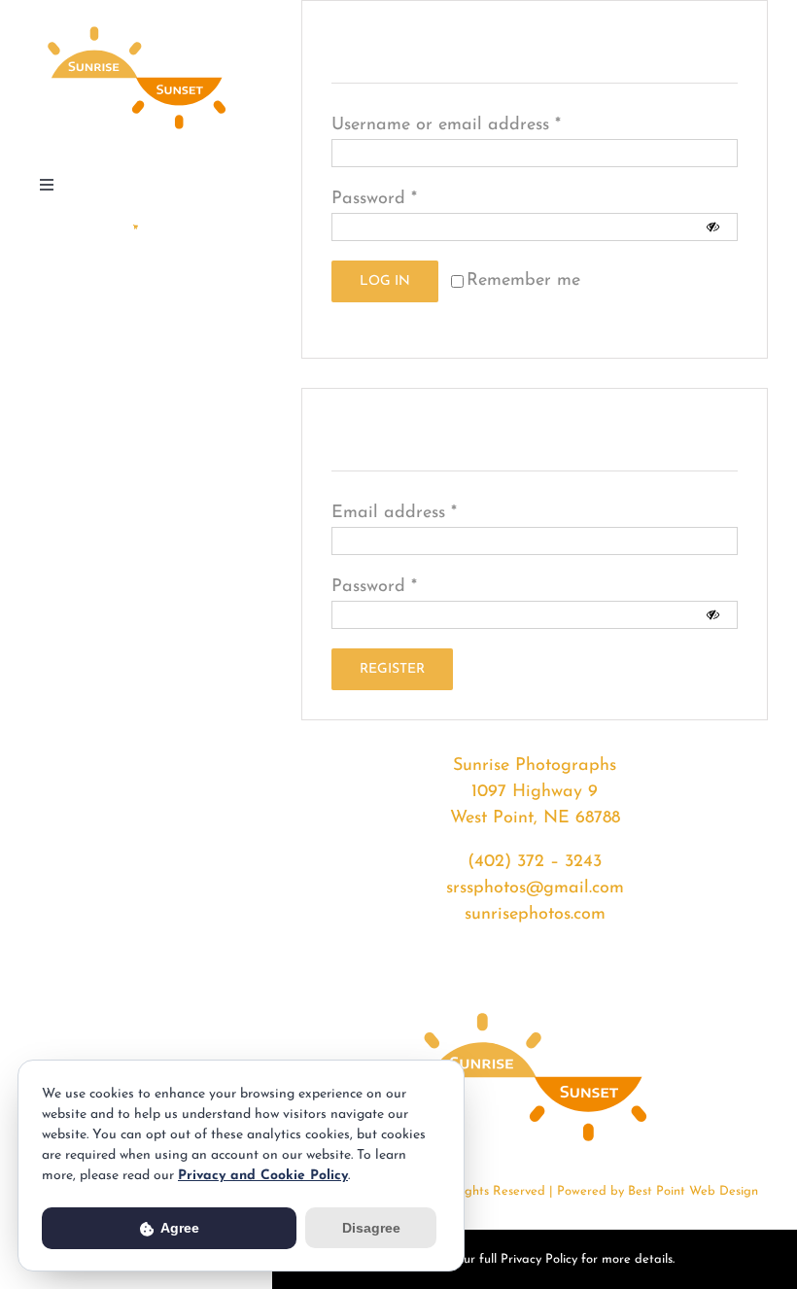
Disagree (371, 1228)
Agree (178, 1228)
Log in (385, 281)
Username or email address (446, 125)
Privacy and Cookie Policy (263, 1175)
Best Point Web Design (693, 1191)
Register (392, 669)
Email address (394, 513)
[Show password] (713, 227)
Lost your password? (412, 315)
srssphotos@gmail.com (535, 888)
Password (374, 199)
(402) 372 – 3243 (535, 862)
